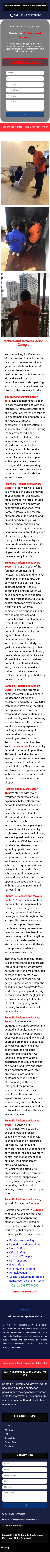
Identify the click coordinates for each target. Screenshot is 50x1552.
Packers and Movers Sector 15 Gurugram (25, 343)
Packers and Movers (18, 746)
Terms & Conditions (11, 1525)
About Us (9, 135)
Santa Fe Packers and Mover (25, 1291)
